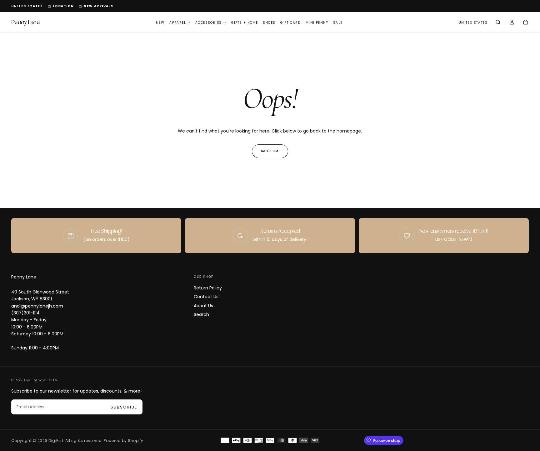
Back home (270, 151)
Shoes (269, 22)
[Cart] (525, 22)
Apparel (177, 22)
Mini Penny (317, 22)
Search (201, 314)
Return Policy (208, 288)
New (160, 22)
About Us (203, 306)
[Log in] (512, 22)
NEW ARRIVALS (98, 6)
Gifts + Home (244, 22)
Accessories (208, 22)
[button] (27, 6)
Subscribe (124, 407)
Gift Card (290, 22)
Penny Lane (23, 277)
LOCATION (63, 6)
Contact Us (206, 296)
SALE (337, 22)
